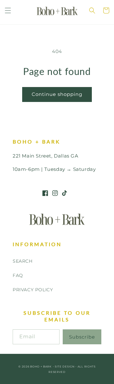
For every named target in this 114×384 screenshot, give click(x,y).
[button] (8, 10)
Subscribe (82, 337)
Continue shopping (57, 94)
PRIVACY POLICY (33, 290)
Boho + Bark (41, 366)
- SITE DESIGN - (65, 366)
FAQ (18, 275)
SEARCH (23, 261)
